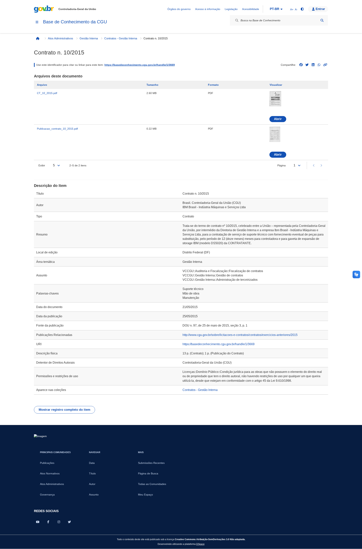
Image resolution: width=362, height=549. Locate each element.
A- (296, 9)
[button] (318, 9)
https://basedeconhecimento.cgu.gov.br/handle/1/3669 (139, 64)
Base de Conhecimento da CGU (75, 21)
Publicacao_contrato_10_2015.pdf (57, 128)
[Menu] (37, 22)
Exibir (41, 165)
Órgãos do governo (179, 9)
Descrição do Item (50, 186)
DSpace (200, 544)
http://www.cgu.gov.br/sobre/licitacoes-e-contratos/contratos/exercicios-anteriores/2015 (240, 334)
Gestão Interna (89, 38)
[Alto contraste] (302, 9)
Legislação (231, 9)
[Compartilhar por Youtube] (37, 522)
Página (281, 165)
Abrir (278, 119)
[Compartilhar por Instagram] (59, 522)
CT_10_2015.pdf (47, 93)
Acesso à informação (207, 9)
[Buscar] (322, 20)
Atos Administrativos (60, 38)
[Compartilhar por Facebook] (48, 522)
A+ (291, 9)
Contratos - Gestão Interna (120, 38)
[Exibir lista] (59, 165)
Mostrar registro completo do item (64, 409)
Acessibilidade (250, 9)
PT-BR (274, 9)
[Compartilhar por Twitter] (69, 522)
